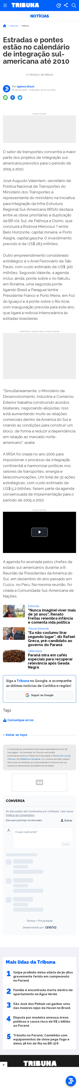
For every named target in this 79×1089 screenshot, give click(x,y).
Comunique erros (20, 720)
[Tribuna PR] (40, 1063)
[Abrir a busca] (74, 5)
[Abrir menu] (5, 5)
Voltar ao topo (16, 735)
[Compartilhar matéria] (66, 5)
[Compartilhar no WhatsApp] (5, 97)
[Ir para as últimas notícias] (58, 5)
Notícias (39, 16)
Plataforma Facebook (30, 759)
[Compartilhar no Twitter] (20, 97)
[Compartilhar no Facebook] (12, 97)
